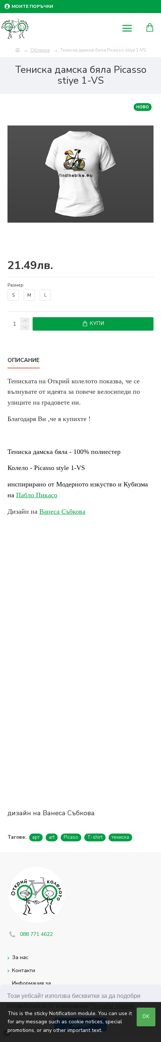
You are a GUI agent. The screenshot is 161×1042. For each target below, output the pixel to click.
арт (36, 837)
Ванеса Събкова (62, 511)
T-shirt (95, 837)
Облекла (40, 50)
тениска (120, 837)
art (52, 837)
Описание (23, 360)
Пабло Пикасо (36, 495)
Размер (15, 285)
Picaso (71, 837)
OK (146, 1016)
